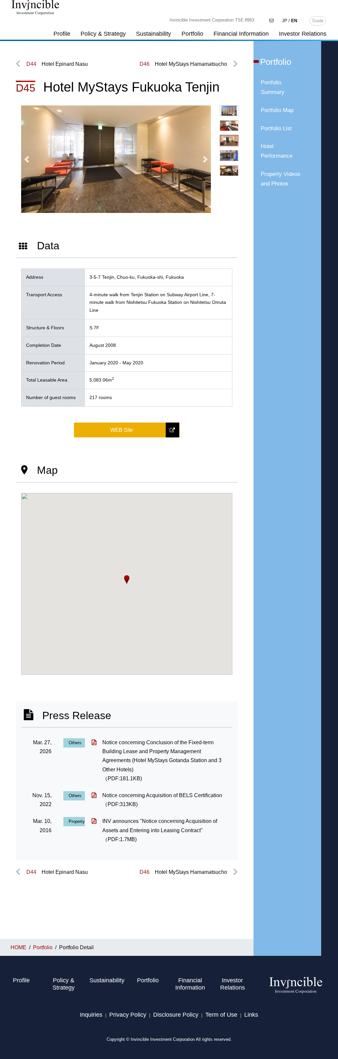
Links (251, 1014)
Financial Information (241, 33)
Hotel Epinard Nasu (57, 64)
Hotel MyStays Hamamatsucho (183, 64)
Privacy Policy (127, 1014)
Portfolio (192, 33)
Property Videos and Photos (280, 179)
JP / (289, 20)
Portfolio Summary (273, 87)
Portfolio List (276, 128)
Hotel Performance (276, 151)
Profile (61, 33)
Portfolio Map (277, 110)
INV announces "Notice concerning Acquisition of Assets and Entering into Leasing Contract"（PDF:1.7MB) (159, 830)
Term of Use (221, 1014)
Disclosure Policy (175, 1014)
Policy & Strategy (103, 33)
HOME (18, 947)
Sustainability (153, 33)
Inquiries (91, 1014)
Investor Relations (302, 33)
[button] (27, 159)
